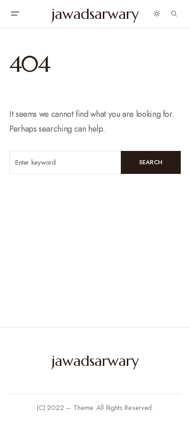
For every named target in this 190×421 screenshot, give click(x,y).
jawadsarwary (95, 14)
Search (151, 162)
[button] (14, 13)
